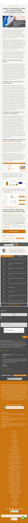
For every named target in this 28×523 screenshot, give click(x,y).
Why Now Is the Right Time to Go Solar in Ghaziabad (17, 283)
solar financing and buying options (15, 214)
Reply (2, 350)
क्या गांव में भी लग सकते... (11, 287)
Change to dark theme (14, 6)
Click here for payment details (14, 407)
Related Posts (7, 256)
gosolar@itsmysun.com (7, 226)
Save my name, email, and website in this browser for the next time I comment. (14, 320)
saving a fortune (11, 34)
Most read (20, 256)
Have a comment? (6, 240)
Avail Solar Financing (14, 231)
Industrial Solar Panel (10, 235)
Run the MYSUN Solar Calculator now (10, 207)
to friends (14, 378)
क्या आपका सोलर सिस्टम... (11, 291)
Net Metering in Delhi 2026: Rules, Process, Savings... (17, 259)
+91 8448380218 (7, 224)
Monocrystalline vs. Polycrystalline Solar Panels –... (16, 300)
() (6, 350)
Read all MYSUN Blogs (14, 304)
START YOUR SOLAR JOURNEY (20, 375)
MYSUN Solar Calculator (9, 143)
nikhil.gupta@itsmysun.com (20, 252)
